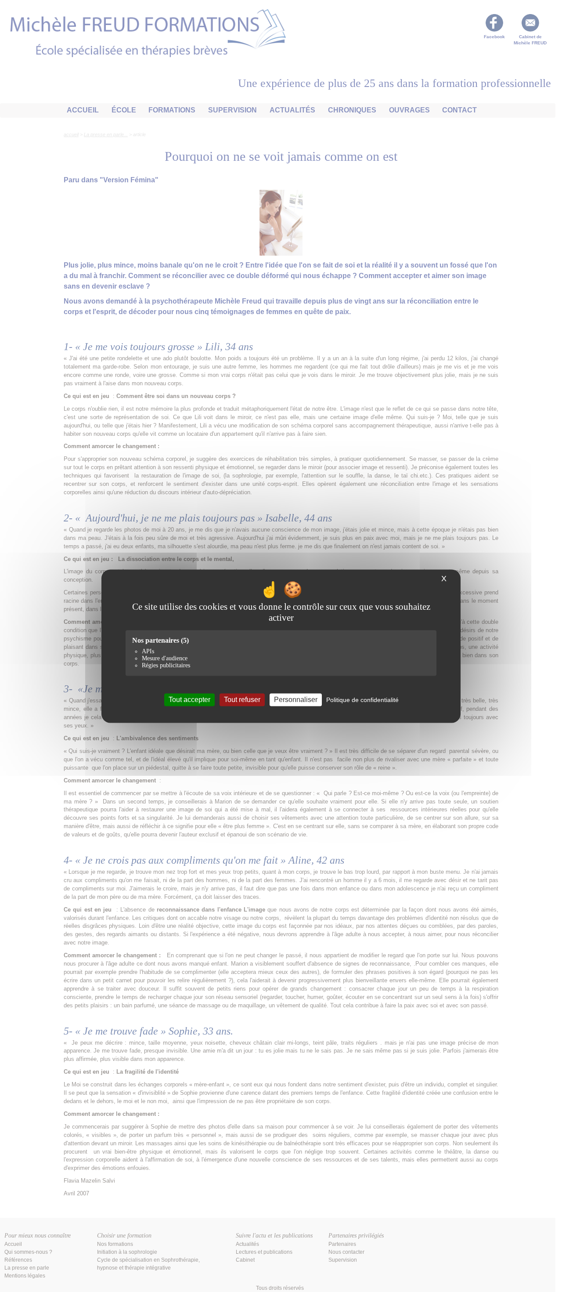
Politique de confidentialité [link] (362, 699)
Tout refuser (242, 699)
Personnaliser (295, 699)
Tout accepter (189, 699)
